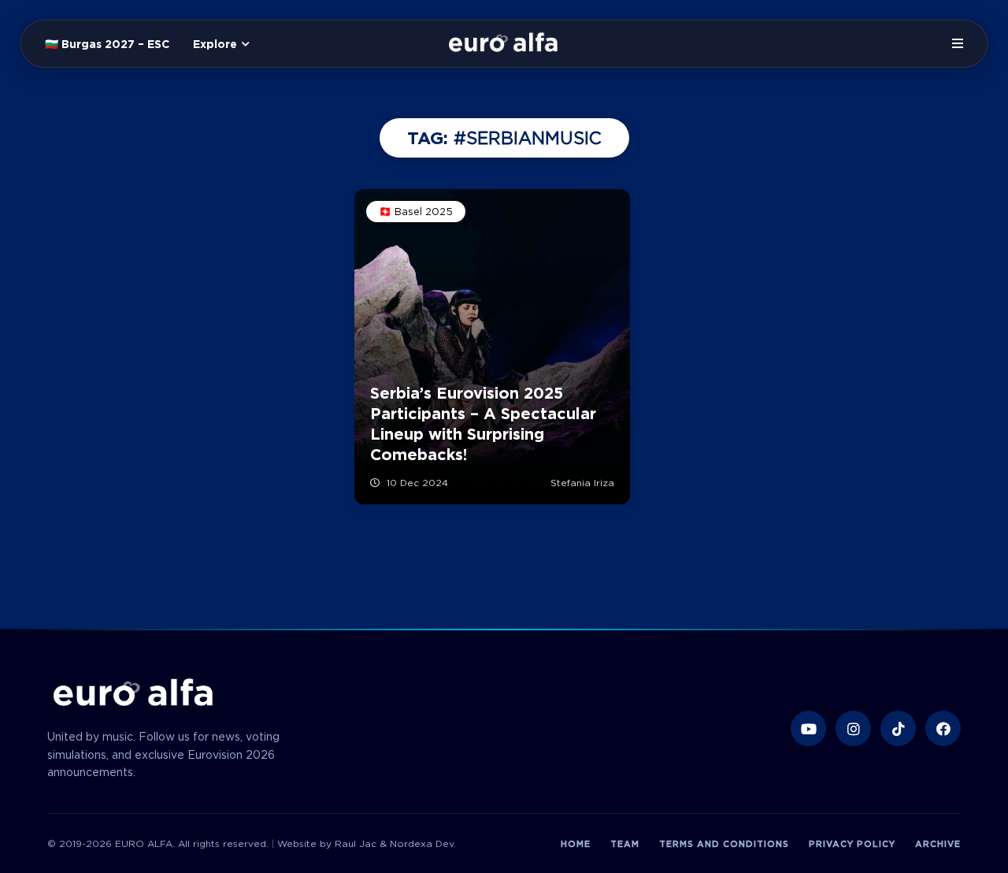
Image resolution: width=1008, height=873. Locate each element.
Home (576, 843)
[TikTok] (898, 728)
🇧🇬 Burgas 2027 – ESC (107, 44)
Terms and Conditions (724, 843)
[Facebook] (943, 728)
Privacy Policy (852, 843)
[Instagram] (853, 728)
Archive (938, 843)
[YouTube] (808, 728)
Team (624, 843)
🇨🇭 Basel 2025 (416, 211)
